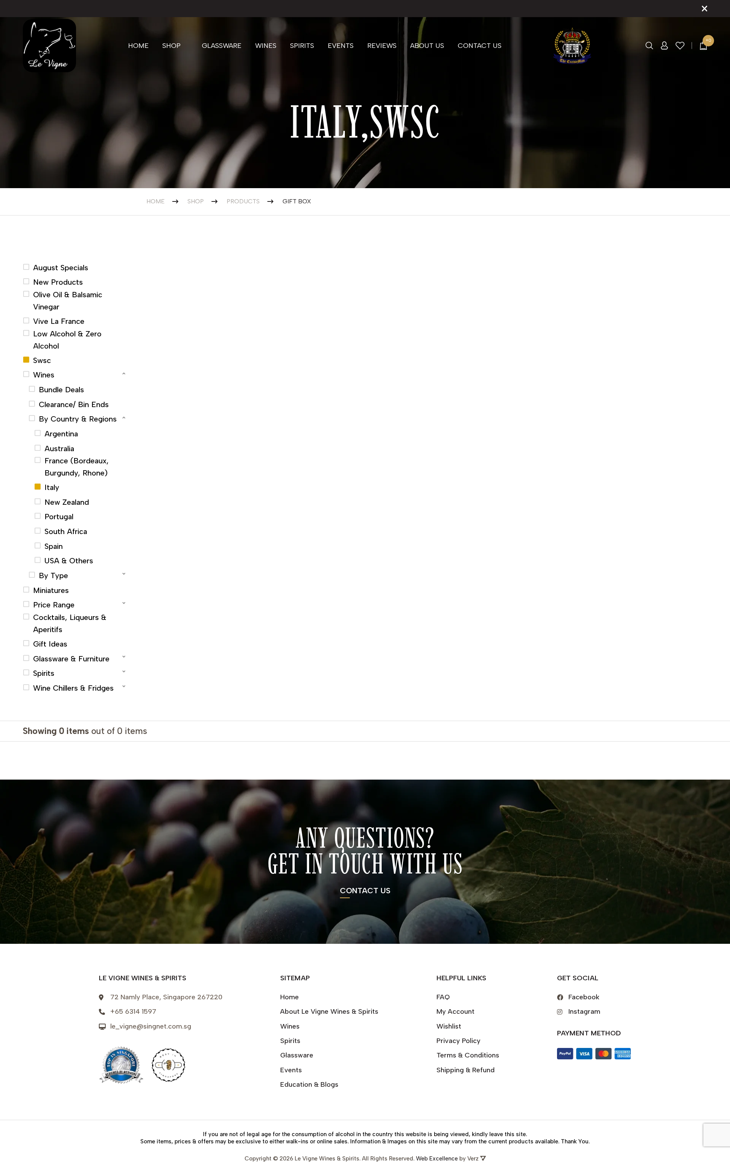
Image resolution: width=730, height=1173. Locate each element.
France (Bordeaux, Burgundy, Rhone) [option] (76, 466)
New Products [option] (58, 282)
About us (427, 45)
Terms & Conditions (467, 1055)
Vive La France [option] (58, 321)
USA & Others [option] (68, 560)
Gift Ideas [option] (50, 643)
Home (138, 45)
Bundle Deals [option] (61, 389)
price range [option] (54, 604)
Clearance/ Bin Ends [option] (74, 404)
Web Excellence (437, 1158)
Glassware (221, 45)
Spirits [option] (43, 673)
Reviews (382, 45)
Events (341, 45)
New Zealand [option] (66, 502)
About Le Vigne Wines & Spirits (329, 1011)
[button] (75, 373)
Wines (265, 45)
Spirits (302, 45)
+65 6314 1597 (133, 1011)
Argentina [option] (61, 433)
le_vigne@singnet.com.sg (150, 1026)
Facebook (584, 997)
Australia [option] (59, 448)
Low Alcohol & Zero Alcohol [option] (67, 339)
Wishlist (448, 1026)
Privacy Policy (458, 1041)
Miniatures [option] (51, 590)
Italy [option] (51, 487)
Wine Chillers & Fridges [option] (73, 688)
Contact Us (479, 45)
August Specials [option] (60, 267)
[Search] (649, 45)
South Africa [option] (65, 531)
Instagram (584, 1011)
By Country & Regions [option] (78, 418)
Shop (171, 45)
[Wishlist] (680, 46)
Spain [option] (53, 546)
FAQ (443, 997)
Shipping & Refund (465, 1070)
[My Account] (664, 45)
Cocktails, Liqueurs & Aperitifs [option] (69, 623)
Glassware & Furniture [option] (71, 658)
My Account (455, 1011)
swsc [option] (42, 360)
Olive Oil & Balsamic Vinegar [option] (67, 300)
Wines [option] (43, 374)
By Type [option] (53, 575)
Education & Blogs (309, 1084)
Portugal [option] (58, 516)
